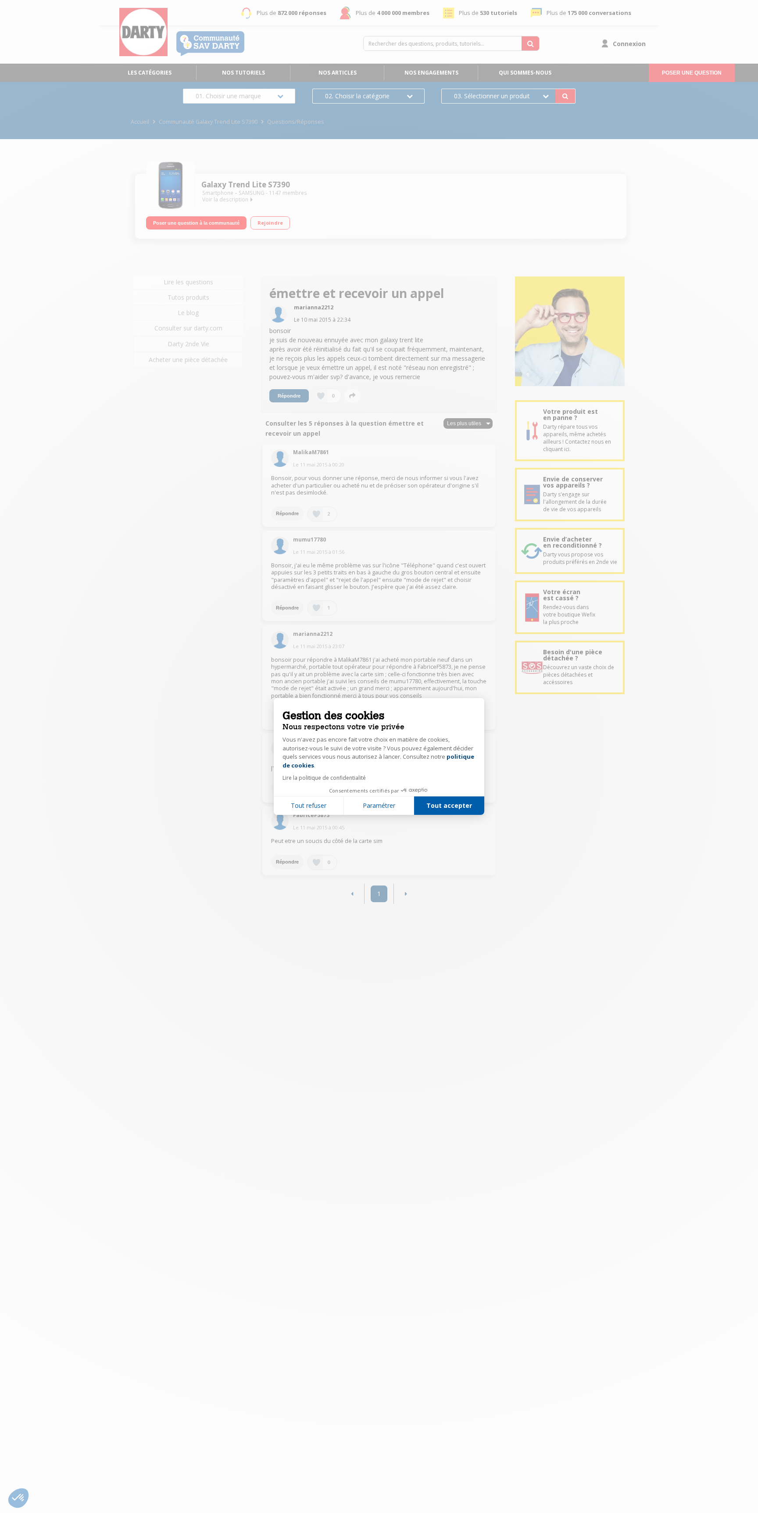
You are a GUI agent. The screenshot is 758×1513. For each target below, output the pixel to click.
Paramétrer (379, 805)
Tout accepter (449, 805)
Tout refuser (308, 805)
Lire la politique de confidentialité (324, 778)
